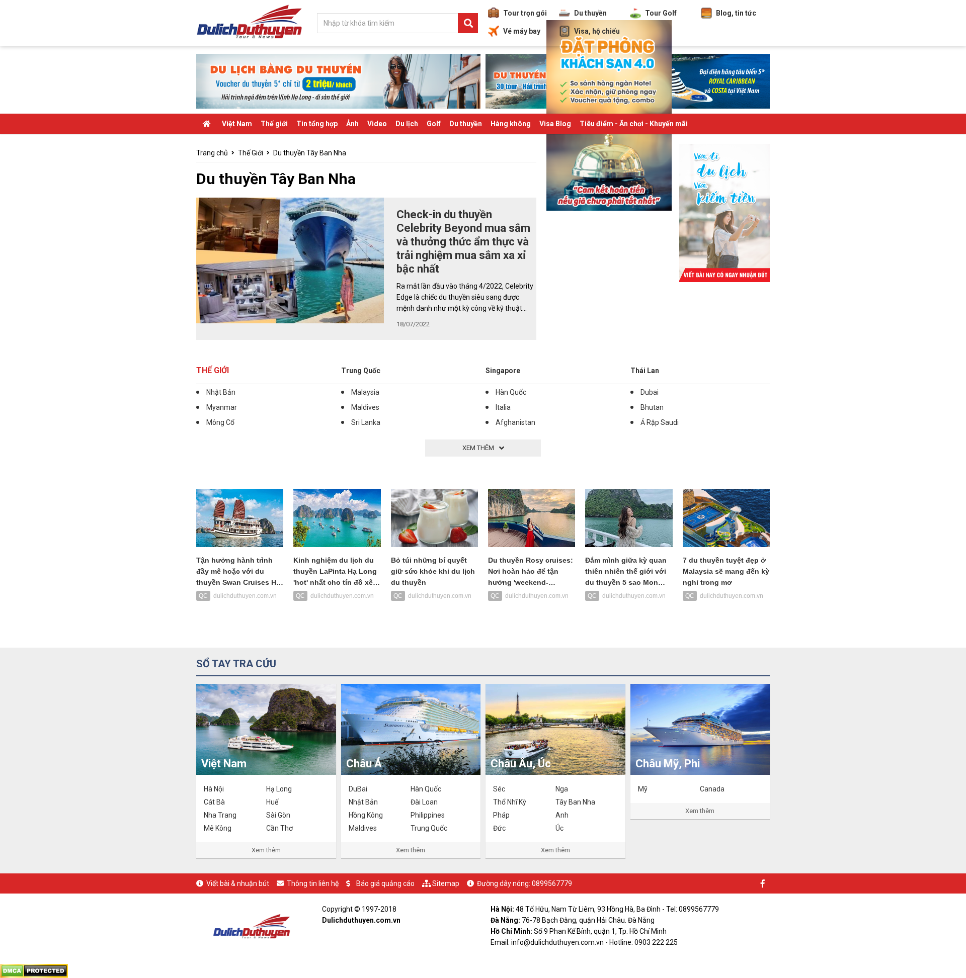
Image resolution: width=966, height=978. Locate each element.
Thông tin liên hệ (313, 883)
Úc (559, 828)
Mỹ (643, 789)
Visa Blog (555, 124)
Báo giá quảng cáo (385, 883)
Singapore (503, 371)
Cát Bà (214, 802)
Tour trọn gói (525, 13)
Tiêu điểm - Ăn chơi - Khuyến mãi (634, 124)
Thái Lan (644, 371)
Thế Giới (250, 153)
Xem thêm (266, 850)
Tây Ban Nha (575, 802)
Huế (272, 802)
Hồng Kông (366, 815)
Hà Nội (214, 789)
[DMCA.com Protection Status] (34, 970)
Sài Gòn (278, 815)
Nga (561, 789)
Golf (434, 124)
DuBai (358, 789)
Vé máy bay (521, 31)
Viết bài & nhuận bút (237, 883)
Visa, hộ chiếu (597, 31)
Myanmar (221, 407)
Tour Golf (661, 13)
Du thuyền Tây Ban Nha (309, 153)
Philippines (428, 815)
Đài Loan (424, 802)
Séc (499, 789)
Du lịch (406, 124)
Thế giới (274, 124)
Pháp (501, 815)
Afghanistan (515, 422)
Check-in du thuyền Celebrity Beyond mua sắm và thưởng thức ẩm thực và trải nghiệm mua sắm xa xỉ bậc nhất (463, 241)
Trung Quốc (360, 371)
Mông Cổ (220, 422)
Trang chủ (212, 153)
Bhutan (652, 407)
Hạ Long (279, 789)
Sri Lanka (365, 422)
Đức (499, 828)
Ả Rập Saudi (659, 422)
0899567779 (552, 883)
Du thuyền (590, 13)
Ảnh (352, 124)
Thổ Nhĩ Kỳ (509, 802)
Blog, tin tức (736, 13)
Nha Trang (220, 815)
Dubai (649, 392)
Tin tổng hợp (317, 124)
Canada (712, 789)
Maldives (365, 407)
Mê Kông (217, 828)
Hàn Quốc (511, 392)
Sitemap (445, 883)
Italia (503, 407)
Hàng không (511, 124)
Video (377, 124)
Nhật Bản (220, 392)
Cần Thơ (279, 828)
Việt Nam (237, 124)
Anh (562, 815)
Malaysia (365, 392)
